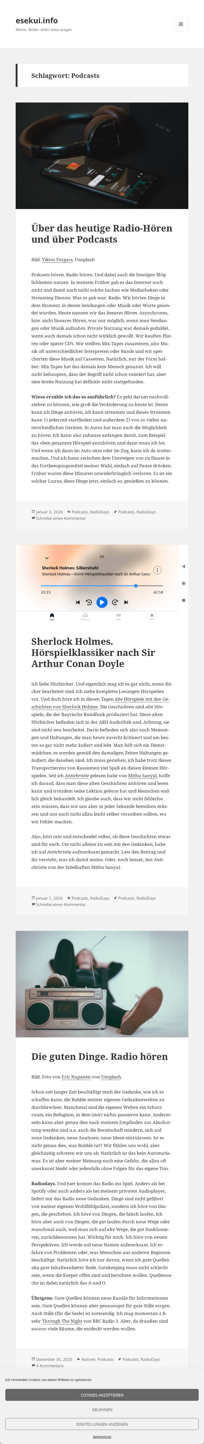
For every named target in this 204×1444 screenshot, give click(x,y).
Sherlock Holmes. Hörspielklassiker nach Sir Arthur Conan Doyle (93, 652)
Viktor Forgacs (57, 259)
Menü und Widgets (181, 31)
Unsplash (111, 1077)
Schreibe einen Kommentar (61, 518)
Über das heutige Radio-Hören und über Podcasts (101, 233)
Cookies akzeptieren (102, 1395)
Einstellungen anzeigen (102, 1424)
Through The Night (62, 1321)
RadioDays (99, 511)
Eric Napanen (76, 1077)
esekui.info (37, 20)
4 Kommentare (49, 1365)
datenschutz (102, 1436)
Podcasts (80, 511)
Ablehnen (102, 1409)
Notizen (88, 1359)
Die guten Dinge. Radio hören (99, 1056)
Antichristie (77, 775)
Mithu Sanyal (142, 775)
